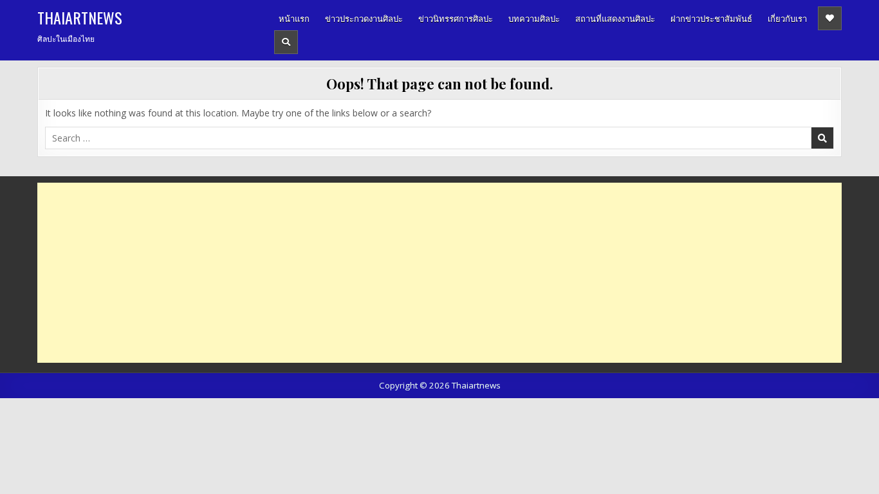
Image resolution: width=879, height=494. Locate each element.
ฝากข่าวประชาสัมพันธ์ (711, 18)
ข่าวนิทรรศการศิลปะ (455, 18)
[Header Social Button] (830, 18)
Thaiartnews (79, 17)
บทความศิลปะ (534, 18)
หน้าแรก (294, 18)
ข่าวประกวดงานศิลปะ (364, 18)
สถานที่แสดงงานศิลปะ (615, 18)
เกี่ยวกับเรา (787, 18)
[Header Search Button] (286, 42)
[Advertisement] (423, 273)
